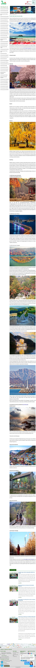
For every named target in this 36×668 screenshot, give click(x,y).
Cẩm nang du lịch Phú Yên (4, 10)
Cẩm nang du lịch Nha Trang (4, 18)
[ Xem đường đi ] (4, 655)
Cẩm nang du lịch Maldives (4, 82)
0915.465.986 (29, 4)
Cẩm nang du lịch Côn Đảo (4, 32)
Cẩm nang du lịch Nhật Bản (4, 55)
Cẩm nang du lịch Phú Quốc (4, 21)
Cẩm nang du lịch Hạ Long (4, 28)
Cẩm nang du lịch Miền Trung (4, 63)
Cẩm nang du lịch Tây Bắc (4, 86)
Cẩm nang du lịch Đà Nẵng (4, 12)
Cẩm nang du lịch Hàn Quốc (4, 49)
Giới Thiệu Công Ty (16, 652)
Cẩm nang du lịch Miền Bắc (4, 25)
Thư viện (14, 653)
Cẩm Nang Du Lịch (13, 14)
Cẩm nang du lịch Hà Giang (4, 37)
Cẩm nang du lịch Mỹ (3, 53)
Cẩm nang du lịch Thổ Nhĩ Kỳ (4, 79)
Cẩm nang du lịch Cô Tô (3, 23)
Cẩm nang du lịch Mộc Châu (4, 33)
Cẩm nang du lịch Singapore (4, 60)
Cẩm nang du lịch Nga (3, 65)
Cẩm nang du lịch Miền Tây (4, 41)
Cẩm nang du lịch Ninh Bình (4, 89)
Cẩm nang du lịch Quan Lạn (4, 30)
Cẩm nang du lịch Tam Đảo (4, 8)
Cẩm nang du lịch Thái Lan (4, 62)
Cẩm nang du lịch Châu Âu (4, 67)
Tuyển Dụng (15, 656)
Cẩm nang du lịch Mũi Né (4, 43)
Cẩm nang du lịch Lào (3, 58)
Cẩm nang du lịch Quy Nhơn (4, 16)
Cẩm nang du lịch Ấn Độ (3, 84)
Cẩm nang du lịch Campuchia (2, 73)
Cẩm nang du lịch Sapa (3, 35)
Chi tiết (19, 583)
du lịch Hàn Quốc (25, 404)
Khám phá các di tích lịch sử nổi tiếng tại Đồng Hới (26, 616)
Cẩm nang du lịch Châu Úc (4, 70)
